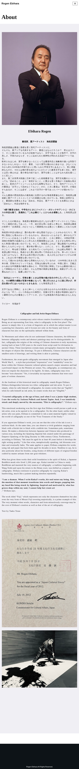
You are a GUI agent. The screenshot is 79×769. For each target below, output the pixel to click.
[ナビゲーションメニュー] (75, 3)
